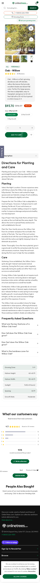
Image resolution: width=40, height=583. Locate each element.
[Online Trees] (20, 3)
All (7, 67)
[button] (31, 39)
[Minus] (8, 127)
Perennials (15, 67)
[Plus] (32, 127)
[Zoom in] (31, 28)
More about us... (7, 520)
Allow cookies (20, 577)
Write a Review (22, 462)
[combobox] (20, 8)
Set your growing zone (27, 20)
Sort (21, 470)
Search (33, 8)
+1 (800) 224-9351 (8, 535)
